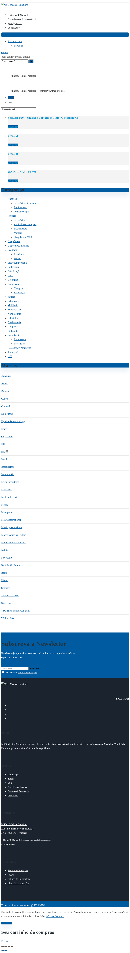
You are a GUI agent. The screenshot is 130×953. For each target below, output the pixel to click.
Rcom (4, 572)
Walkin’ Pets (7, 618)
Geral (10, 275)
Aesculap (6, 376)
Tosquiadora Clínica (24, 237)
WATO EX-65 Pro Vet (22, 171)
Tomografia (13, 352)
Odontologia (14, 318)
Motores (18, 233)
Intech (4, 459)
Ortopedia (13, 326)
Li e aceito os (20, 672)
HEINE (5, 444)
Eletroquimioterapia (17, 262)
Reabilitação (14, 335)
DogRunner (7, 413)
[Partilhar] (9, 946)
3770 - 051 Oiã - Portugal (14, 833)
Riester (4, 580)
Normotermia (14, 313)
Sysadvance (7, 603)
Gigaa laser (7, 436)
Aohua (4, 383)
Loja (8, 76)
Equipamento (20, 207)
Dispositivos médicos (18, 245)
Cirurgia (12, 216)
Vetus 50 (13, 135)
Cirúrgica (18, 288)
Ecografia (12, 250)
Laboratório (13, 301)
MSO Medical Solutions (13, 542)
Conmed (5, 406)
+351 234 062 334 (10, 839)
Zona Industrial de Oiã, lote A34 (17, 828)
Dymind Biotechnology (13, 421)
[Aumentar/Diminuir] (2, 946)
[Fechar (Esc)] (12, 946)
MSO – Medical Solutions (14, 824)
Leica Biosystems (10, 482)
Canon (4, 398)
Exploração (19, 292)
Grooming (13, 279)
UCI (10, 356)
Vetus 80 (13, 153)
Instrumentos (20, 228)
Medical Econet (9, 497)
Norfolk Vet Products (12, 565)
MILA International (11, 519)
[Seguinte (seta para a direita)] (5, 950)
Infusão (11, 296)
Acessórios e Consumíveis (27, 203)
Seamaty (5, 588)
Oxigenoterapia (21, 211)
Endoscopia (13, 267)
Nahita (4, 550)
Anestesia (12, 198)
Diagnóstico (14, 241)
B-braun (5, 391)
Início (3, 76)
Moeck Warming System (13, 535)
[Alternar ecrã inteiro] (5, 946)
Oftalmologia (14, 322)
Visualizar (13, 126)
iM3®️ (5, 451)
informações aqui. (55, 916)
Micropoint (6, 512)
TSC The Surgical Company (15, 610)
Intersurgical (7, 466)
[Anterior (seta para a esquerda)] (2, 950)
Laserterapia (20, 339)
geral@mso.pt (8, 844)
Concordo (6, 923)
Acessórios (19, 220)
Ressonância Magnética (19, 348)
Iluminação (13, 284)
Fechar (4, 941)
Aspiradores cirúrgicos (25, 224)
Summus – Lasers (10, 595)
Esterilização (14, 271)
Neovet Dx (6, 557)
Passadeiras (19, 343)
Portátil (17, 258)
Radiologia (13, 330)
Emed (4, 429)
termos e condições (27, 672)
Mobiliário (13, 305)
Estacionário (20, 254)
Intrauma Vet (7, 474)
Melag (4, 504)
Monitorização (15, 309)
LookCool (6, 489)
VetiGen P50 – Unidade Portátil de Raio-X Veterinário (43, 117)
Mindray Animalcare (11, 527)
